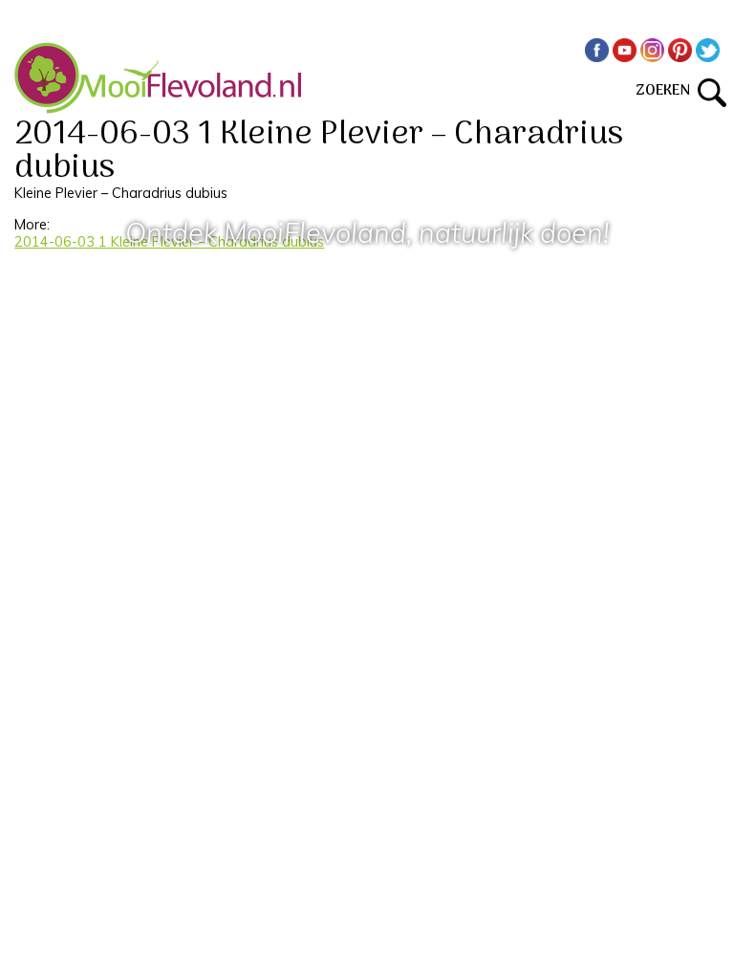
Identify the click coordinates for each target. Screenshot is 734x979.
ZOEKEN (667, 90)
